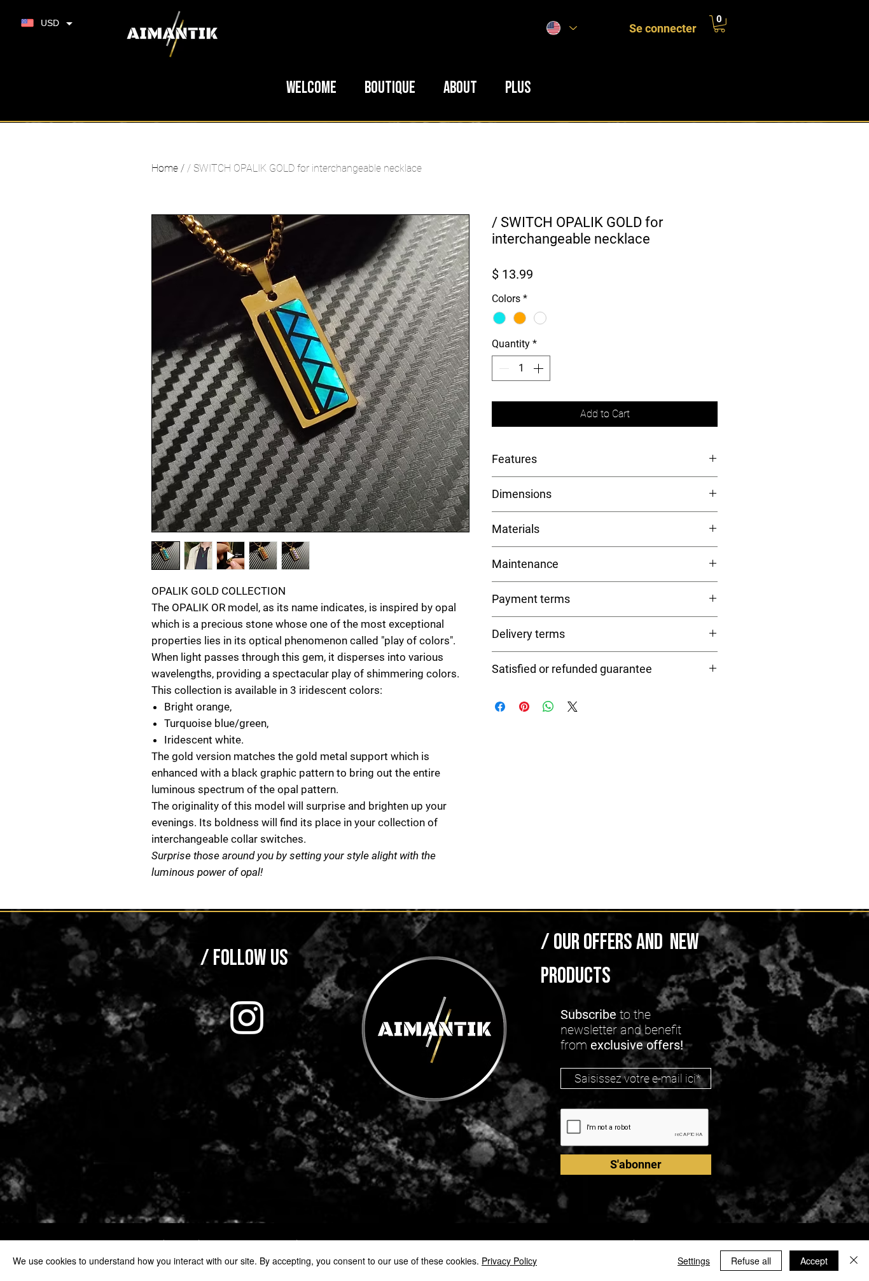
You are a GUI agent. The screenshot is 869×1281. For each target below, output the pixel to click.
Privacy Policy (509, 1260)
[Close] (853, 1260)
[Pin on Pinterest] (524, 706)
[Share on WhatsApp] (548, 706)
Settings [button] (694, 1260)
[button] (719, 23)
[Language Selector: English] (562, 28)
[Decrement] (502, 368)
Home (164, 168)
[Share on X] (572, 706)
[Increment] (539, 368)
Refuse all (751, 1260)
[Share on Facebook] (500, 706)
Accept (814, 1260)
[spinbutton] (521, 368)
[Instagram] (247, 1017)
